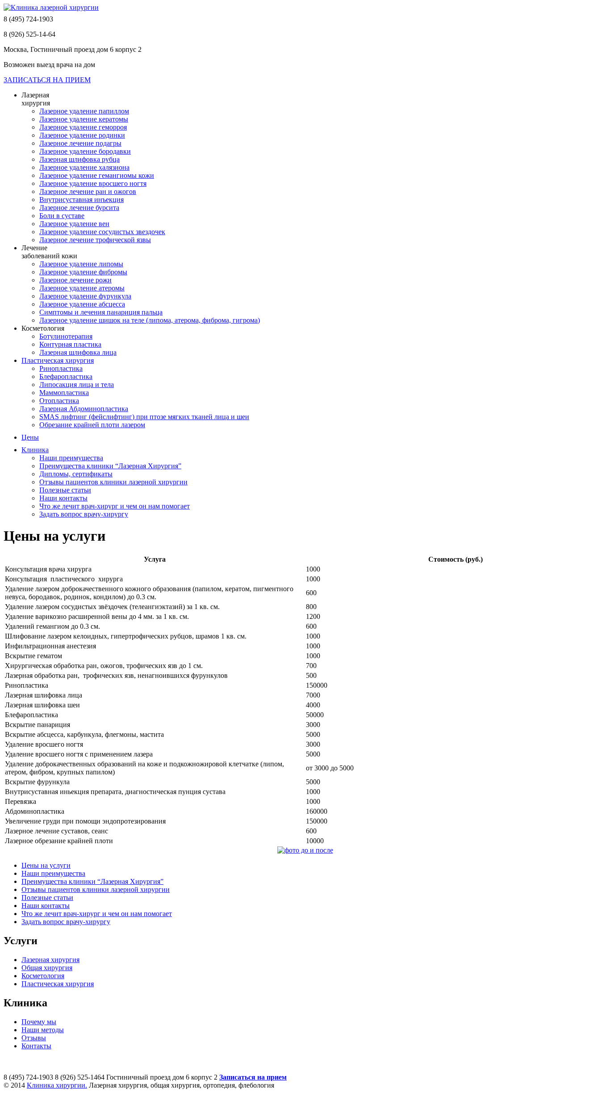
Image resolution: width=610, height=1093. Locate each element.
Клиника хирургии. (57, 1085)
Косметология (42, 975)
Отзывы (33, 1038)
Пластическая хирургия (57, 984)
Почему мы (38, 1022)
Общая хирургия (46, 967)
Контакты (36, 1046)
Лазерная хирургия (50, 959)
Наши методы (42, 1030)
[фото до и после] (305, 850)
